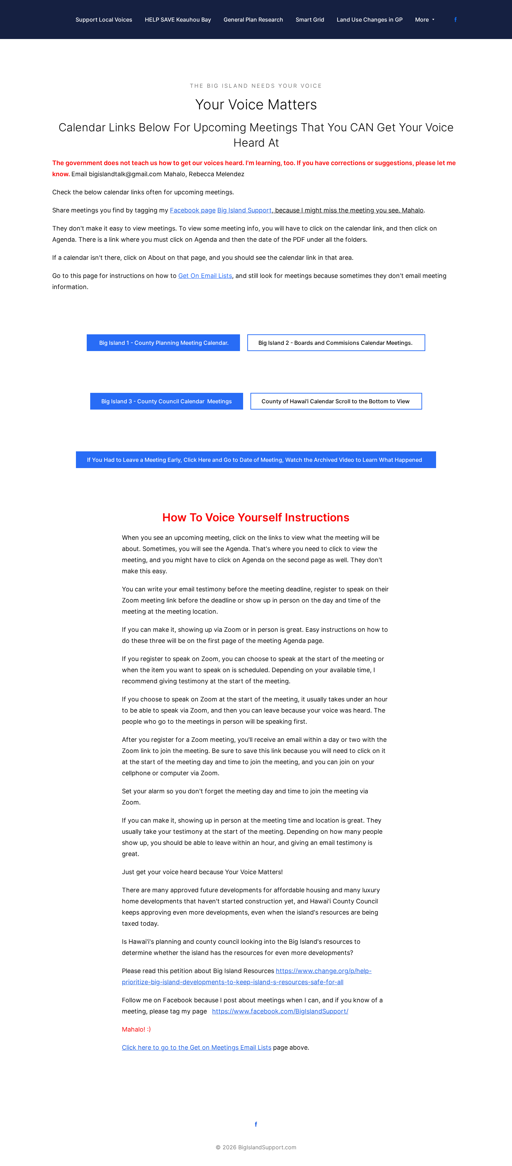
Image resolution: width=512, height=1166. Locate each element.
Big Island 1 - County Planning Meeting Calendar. (163, 342)
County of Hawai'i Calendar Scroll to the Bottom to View (336, 401)
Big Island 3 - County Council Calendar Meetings (166, 401)
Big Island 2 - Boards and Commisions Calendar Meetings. (336, 342)
